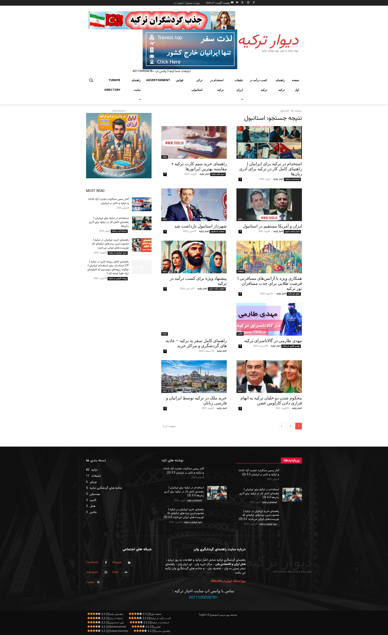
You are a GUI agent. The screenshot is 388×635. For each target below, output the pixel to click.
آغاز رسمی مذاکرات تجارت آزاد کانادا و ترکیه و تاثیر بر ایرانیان (108, 201)
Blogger (117, 563)
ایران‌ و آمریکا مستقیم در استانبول (272, 226)
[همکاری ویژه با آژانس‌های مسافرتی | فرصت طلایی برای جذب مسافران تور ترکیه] (269, 257)
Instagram (92, 572)
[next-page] (281, 426)
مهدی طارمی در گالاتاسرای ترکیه (273, 340)
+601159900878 (203, 597)
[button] (91, 80)
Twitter (90, 583)
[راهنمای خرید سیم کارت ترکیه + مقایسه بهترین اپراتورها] (194, 142)
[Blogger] (129, 563)
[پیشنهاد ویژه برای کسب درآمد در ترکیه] (194, 257)
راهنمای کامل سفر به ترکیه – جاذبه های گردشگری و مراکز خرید (196, 343)
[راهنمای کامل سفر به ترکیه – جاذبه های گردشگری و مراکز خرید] (194, 319)
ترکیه (240, 156)
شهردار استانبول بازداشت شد (200, 226)
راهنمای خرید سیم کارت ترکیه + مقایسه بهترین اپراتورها (199, 166)
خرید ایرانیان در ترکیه (118, 252)
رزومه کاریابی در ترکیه (118, 278)
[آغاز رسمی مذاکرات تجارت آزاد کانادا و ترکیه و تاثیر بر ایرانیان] (142, 204)
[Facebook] (253, 3)
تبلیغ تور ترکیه (294, 293)
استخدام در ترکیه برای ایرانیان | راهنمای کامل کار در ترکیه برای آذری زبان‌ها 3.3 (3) (259, 493)
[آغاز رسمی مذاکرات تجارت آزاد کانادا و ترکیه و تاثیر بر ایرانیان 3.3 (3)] (292, 476)
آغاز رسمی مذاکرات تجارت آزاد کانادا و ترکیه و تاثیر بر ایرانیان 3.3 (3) (259, 472)
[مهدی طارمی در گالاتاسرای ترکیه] (269, 319)
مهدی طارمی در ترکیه (291, 346)
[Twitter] (242, 3)
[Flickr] (126, 573)
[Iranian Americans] (161, 49)
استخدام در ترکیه (292, 179)
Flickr (115, 572)
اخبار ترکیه (278, 179)
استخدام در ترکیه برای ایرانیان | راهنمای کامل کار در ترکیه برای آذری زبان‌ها (270, 168)
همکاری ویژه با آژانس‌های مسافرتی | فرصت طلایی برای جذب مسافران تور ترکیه (269, 283)
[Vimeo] (237, 3)
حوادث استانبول (218, 231)
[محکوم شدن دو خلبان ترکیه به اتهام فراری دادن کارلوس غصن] (269, 376)
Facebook (92, 563)
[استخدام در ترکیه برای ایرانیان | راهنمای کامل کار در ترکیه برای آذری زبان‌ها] (269, 142)
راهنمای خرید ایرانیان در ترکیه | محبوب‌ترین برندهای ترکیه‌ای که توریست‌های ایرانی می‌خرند (110, 244)
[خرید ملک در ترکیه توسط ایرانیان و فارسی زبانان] (194, 376)
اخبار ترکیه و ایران (292, 231)
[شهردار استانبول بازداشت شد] (194, 204)
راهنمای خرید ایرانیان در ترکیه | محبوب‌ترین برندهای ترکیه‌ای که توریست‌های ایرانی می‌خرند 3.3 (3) (259, 515)
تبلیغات (241, 271)
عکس (240, 333)
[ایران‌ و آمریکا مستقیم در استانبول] (269, 204)
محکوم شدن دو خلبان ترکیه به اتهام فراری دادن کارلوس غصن (271, 400)
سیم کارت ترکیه (218, 174)
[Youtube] (232, 3)
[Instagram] (248, 3)
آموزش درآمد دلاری (217, 288)
